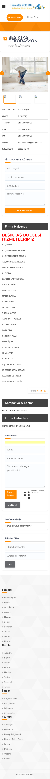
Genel (7, 636)
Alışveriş (8, 612)
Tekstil (7, 631)
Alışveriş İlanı (10, 698)
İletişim (7, 744)
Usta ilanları (9, 713)
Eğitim (7, 602)
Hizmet (7, 641)
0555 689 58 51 (25, 123)
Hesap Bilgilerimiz (13, 734)
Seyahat (8, 626)
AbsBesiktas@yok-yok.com (30, 142)
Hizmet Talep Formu (14, 739)
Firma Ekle (15, 17)
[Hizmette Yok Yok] (28, 10)
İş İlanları (8, 708)
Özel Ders (9, 607)
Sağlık (7, 622)
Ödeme (7, 753)
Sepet (7, 758)
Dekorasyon (10, 597)
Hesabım (8, 729)
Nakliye (7, 617)
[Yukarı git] (44, 773)
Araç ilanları (9, 703)
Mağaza (8, 749)
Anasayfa (8, 724)
